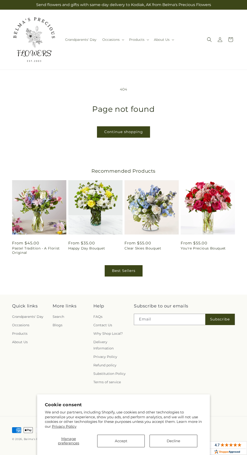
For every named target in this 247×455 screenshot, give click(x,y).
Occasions (20, 325)
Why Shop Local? (108, 333)
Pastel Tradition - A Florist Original (36, 250)
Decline (173, 441)
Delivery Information (103, 345)
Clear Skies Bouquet (142, 248)
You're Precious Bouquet (203, 248)
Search (58, 316)
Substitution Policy (109, 373)
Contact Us (102, 325)
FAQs (98, 316)
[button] (112, 40)
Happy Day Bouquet (86, 248)
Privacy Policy (64, 426)
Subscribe (220, 319)
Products (19, 333)
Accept (121, 441)
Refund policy (105, 365)
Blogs (57, 325)
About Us (20, 342)
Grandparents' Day (27, 316)
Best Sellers (123, 270)
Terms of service (107, 382)
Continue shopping (123, 131)
